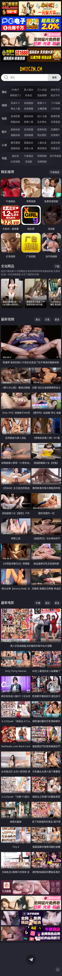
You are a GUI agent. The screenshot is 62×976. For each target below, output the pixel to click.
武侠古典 (55, 142)
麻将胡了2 (15, 95)
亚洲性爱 (15, 116)
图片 (4, 132)
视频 (4, 105)
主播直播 (42, 108)
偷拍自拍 (28, 116)
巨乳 (47, 319)
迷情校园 (15, 148)
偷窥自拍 (15, 129)
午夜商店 (28, 155)
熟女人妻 (15, 108)
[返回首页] (57, 969)
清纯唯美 (28, 135)
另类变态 (55, 121)
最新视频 (7, 319)
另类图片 (55, 135)
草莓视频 (42, 155)
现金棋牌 (42, 95)
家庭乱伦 (28, 142)
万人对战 (42, 89)
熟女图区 (42, 135)
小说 (4, 145)
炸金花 (28, 95)
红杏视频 (15, 161)
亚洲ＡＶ (15, 102)
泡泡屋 (28, 161)
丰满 (38, 602)
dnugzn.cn (31, 69)
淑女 (47, 602)
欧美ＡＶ (42, 102)
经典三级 (28, 121)
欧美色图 (42, 129)
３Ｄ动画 (55, 102)
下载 (57, 266)
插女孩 (15, 155)
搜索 (54, 77)
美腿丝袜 (15, 135)
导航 (4, 158)
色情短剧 (42, 161)
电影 (4, 118)
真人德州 (28, 89)
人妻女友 (42, 142)
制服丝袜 (15, 121)
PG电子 (15, 89)
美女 (38, 319)
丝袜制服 (28, 108)
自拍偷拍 (28, 102)
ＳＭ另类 (55, 108)
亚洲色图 (28, 129)
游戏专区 (55, 89)
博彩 (4, 92)
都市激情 (15, 142)
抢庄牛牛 (55, 95)
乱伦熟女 (42, 121)
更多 (57, 319)
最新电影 (7, 603)
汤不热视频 (55, 155)
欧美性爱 (55, 116)
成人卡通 (42, 116)
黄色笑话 (42, 148)
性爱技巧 (55, 148)
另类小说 (28, 148)
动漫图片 (55, 129)
